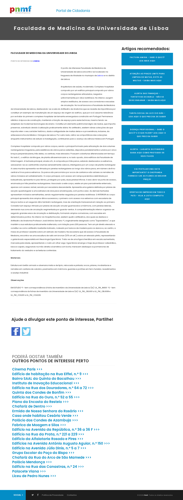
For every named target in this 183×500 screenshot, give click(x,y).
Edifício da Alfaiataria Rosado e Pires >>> (47, 438)
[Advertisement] (32, 84)
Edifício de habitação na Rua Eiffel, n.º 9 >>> (50, 374)
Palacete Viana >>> (29, 471)
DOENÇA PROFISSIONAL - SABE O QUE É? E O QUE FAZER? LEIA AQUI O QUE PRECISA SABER (147, 133)
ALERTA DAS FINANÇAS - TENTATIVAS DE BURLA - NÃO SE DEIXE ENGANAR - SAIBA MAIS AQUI (147, 96)
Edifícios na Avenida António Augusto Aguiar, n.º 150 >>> (61, 443)
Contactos (72, 495)
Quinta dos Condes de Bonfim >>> (41, 392)
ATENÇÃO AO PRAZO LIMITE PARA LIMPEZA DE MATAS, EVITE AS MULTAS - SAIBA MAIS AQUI (147, 77)
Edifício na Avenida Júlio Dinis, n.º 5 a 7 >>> (49, 448)
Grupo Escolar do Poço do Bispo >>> (43, 452)
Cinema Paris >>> (27, 369)
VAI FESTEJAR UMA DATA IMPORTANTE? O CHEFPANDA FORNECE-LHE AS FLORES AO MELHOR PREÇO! (147, 174)
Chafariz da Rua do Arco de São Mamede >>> (51, 457)
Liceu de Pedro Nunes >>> (34, 476)
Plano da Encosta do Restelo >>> (40, 401)
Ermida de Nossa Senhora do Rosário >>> (47, 411)
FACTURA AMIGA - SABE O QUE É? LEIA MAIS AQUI (147, 59)
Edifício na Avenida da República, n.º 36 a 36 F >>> (56, 429)
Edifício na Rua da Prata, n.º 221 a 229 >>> (48, 434)
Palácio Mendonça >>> (32, 462)
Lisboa (36, 61)
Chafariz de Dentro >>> (32, 406)
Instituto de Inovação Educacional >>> (45, 383)
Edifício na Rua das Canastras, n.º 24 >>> (48, 466)
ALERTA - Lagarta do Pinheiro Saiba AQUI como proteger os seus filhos (147, 152)
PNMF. (146, 495)
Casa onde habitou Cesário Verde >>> (45, 415)
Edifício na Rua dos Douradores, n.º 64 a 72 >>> (53, 387)
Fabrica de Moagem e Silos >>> (39, 425)
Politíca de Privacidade (52, 495)
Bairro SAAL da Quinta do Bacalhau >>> (46, 378)
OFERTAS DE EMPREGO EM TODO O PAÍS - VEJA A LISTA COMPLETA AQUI (147, 195)
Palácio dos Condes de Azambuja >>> (45, 420)
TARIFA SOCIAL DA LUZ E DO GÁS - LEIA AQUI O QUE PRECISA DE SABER (147, 115)
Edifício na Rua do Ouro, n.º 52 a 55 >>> (46, 397)
